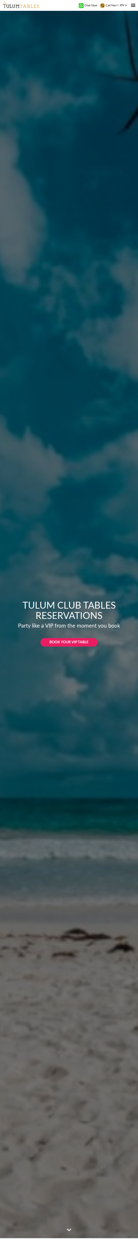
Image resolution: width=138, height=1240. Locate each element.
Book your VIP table (69, 642)
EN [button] (122, 5)
